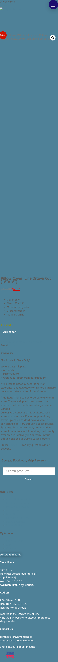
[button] (53, 4)
